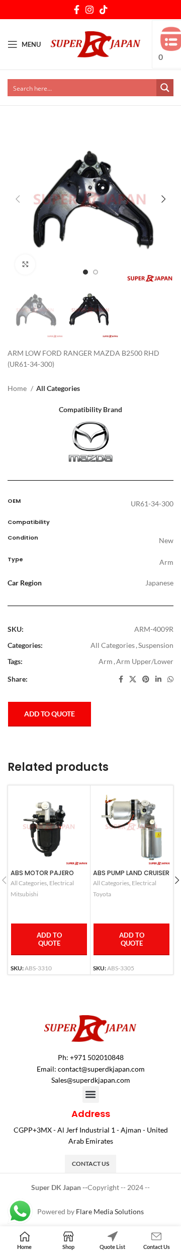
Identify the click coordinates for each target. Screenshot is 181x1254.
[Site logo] (96, 43)
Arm (106, 661)
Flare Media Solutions (110, 1211)
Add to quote (49, 713)
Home (18, 388)
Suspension (155, 645)
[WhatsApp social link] (170, 679)
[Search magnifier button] (164, 87)
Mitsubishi (24, 894)
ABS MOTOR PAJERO (42, 873)
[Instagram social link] (89, 9)
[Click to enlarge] (25, 264)
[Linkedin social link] (158, 679)
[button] (90, 1094)
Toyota (102, 894)
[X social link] (132, 679)
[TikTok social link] (104, 9)
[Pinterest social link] (145, 679)
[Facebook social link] (76, 9)
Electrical (61, 883)
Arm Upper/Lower (144, 661)
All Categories (58, 388)
